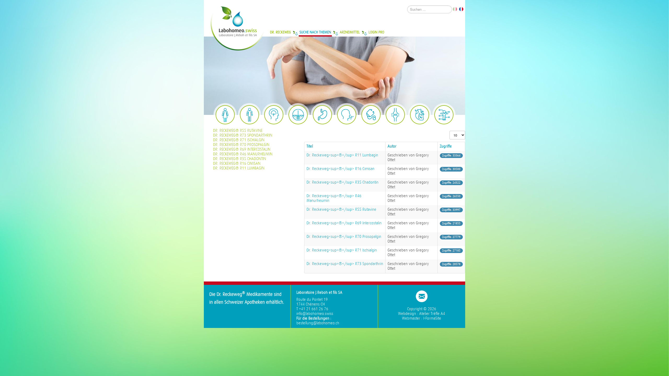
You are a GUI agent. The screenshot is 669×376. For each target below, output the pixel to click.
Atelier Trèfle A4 (432, 314)
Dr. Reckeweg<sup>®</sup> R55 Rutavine (341, 209)
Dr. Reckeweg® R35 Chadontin (239, 159)
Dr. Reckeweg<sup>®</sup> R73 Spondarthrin (345, 264)
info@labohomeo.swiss (314, 314)
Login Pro (376, 32)
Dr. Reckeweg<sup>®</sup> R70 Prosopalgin (344, 236)
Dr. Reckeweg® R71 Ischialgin (238, 140)
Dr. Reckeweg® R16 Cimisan (237, 163)
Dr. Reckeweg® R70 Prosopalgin (241, 145)
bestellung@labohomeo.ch (317, 323)
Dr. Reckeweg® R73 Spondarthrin (242, 135)
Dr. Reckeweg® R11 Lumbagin (238, 168)
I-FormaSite (432, 318)
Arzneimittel (350, 32)
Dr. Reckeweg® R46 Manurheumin (243, 154)
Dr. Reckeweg (280, 32)
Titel (310, 146)
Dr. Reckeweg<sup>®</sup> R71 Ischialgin (342, 250)
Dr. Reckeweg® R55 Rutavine (237, 130)
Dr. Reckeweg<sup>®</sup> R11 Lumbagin (342, 155)
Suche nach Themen (315, 32)
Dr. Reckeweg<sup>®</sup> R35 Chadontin (342, 182)
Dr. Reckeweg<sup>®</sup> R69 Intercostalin (344, 223)
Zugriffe (446, 146)
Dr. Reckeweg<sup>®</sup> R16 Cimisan (340, 169)
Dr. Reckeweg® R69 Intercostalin (241, 149)
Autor (392, 146)
